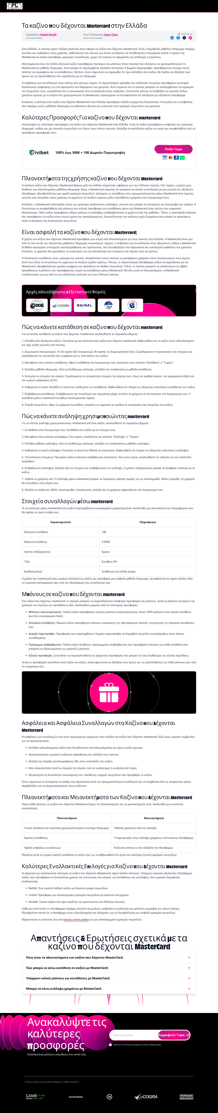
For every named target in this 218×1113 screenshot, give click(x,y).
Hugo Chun (111, 34)
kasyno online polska (76, 919)
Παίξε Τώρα (173, 149)
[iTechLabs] (108, 305)
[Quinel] (84, 305)
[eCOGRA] (61, 305)
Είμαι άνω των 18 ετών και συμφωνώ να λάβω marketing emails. (137, 1045)
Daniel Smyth (48, 34)
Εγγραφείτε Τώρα (172, 1035)
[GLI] (132, 305)
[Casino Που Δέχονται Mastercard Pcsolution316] (14, 6)
